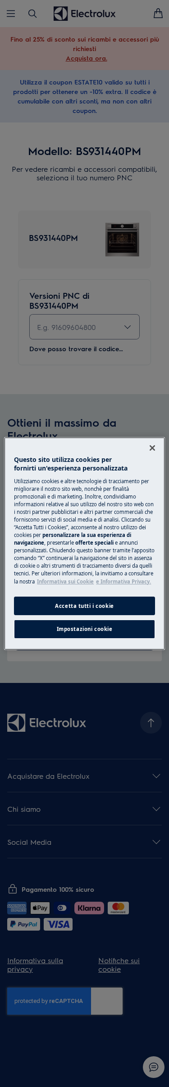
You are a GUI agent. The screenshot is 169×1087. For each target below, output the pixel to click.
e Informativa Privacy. (123, 581)
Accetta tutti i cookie (84, 605)
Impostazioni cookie (85, 629)
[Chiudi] (152, 448)
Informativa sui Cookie (65, 581)
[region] (84, 543)
